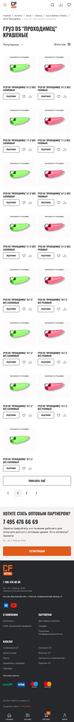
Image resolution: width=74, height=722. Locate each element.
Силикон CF (45, 647)
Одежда (7, 668)
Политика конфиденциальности (50, 632)
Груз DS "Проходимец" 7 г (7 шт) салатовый (19, 142)
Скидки (42, 626)
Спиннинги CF (11, 647)
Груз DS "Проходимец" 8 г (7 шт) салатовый (19, 89)
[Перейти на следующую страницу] (36, 493)
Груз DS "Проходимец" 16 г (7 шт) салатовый (17, 301)
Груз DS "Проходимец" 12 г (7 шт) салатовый (17, 407)
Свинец (38, 15)
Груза (28, 15)
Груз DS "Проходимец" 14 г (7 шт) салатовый (17, 354)
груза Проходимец (11, 19)
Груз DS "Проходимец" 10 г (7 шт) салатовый (18, 461)
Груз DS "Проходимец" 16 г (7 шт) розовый (52, 301)
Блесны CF (45, 652)
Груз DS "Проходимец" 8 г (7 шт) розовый (54, 89)
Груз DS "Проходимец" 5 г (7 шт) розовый (54, 248)
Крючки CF (45, 663)
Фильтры (60, 44)
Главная (7, 15)
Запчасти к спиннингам (52, 658)
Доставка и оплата (49, 620)
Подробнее (11, 96)
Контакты (8, 620)
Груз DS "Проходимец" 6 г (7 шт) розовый (54, 195)
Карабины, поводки (13, 663)
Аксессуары (10, 652)
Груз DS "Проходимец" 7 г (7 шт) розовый (54, 142)
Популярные (11, 44)
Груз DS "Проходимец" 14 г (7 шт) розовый (52, 354)
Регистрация (37, 551)
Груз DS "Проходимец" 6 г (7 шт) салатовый (19, 195)
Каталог (18, 15)
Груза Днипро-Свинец (56, 15)
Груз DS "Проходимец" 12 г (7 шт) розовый (52, 407)
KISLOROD (26, 706)
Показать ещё (37, 481)
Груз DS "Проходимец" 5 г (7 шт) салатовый (19, 248)
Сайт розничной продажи (17, 626)
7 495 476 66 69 (20, 522)
